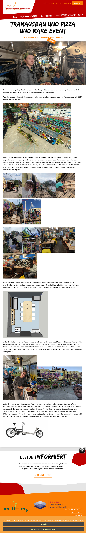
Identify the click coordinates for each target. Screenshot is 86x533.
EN (46, 3)
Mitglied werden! (55, 3)
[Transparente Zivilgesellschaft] (50, 505)
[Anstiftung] (16, 506)
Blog (15, 16)
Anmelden (78, 3)
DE (44, 3)
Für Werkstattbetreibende (69, 15)
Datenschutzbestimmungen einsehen (43, 529)
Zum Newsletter (43, 474)
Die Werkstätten (28, 16)
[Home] (19, 14)
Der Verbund (47, 15)
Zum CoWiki (67, 3)
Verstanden (43, 524)
